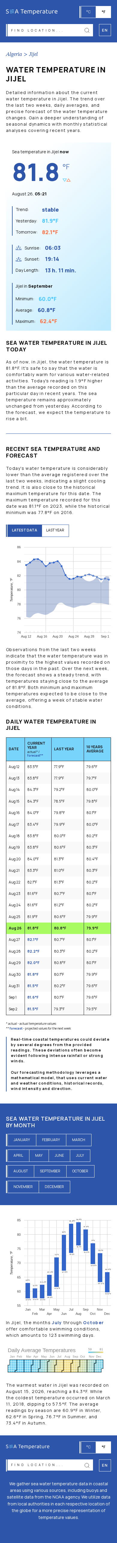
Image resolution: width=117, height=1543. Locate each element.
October (80, 1171)
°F (103, 11)
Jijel (33, 54)
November (23, 1186)
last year (55, 530)
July (80, 1155)
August (21, 1171)
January (22, 1139)
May (39, 1155)
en (105, 1465)
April (18, 1155)
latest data (24, 530)
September (50, 1171)
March (78, 1139)
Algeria (14, 54)
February (51, 1139)
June (59, 1155)
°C (88, 11)
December (54, 1186)
